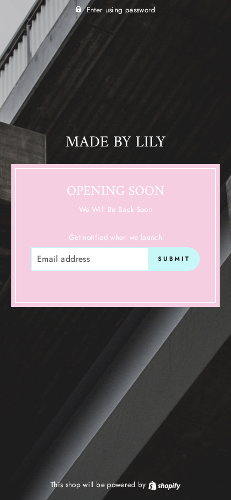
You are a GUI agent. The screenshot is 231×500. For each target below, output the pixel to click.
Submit (174, 258)
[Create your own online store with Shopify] (164, 484)
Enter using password (121, 9)
